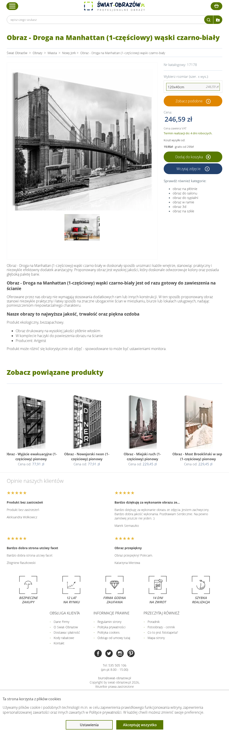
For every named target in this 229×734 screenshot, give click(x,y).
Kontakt (59, 643)
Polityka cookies (109, 632)
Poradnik (154, 622)
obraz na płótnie (185, 188)
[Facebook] (98, 654)
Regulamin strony (109, 622)
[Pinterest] (131, 654)
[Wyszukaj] (208, 19)
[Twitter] (109, 654)
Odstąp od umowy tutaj (114, 638)
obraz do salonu (185, 193)
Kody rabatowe (64, 638)
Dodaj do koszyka (189, 156)
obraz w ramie (183, 202)
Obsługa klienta (65, 613)
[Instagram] (120, 654)
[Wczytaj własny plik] (217, 19)
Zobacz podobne (189, 101)
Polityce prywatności (105, 712)
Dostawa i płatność (67, 632)
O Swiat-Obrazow (66, 627)
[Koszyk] (216, 6)
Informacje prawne (111, 613)
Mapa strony (156, 638)
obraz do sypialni (185, 197)
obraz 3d (179, 206)
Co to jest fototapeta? (163, 632)
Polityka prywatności (111, 627)
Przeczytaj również (161, 613)
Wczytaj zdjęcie (188, 168)
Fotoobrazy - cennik (161, 627)
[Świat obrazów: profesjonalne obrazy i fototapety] (114, 6)
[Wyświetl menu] (12, 6)
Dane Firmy (61, 622)
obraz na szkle (183, 211)
